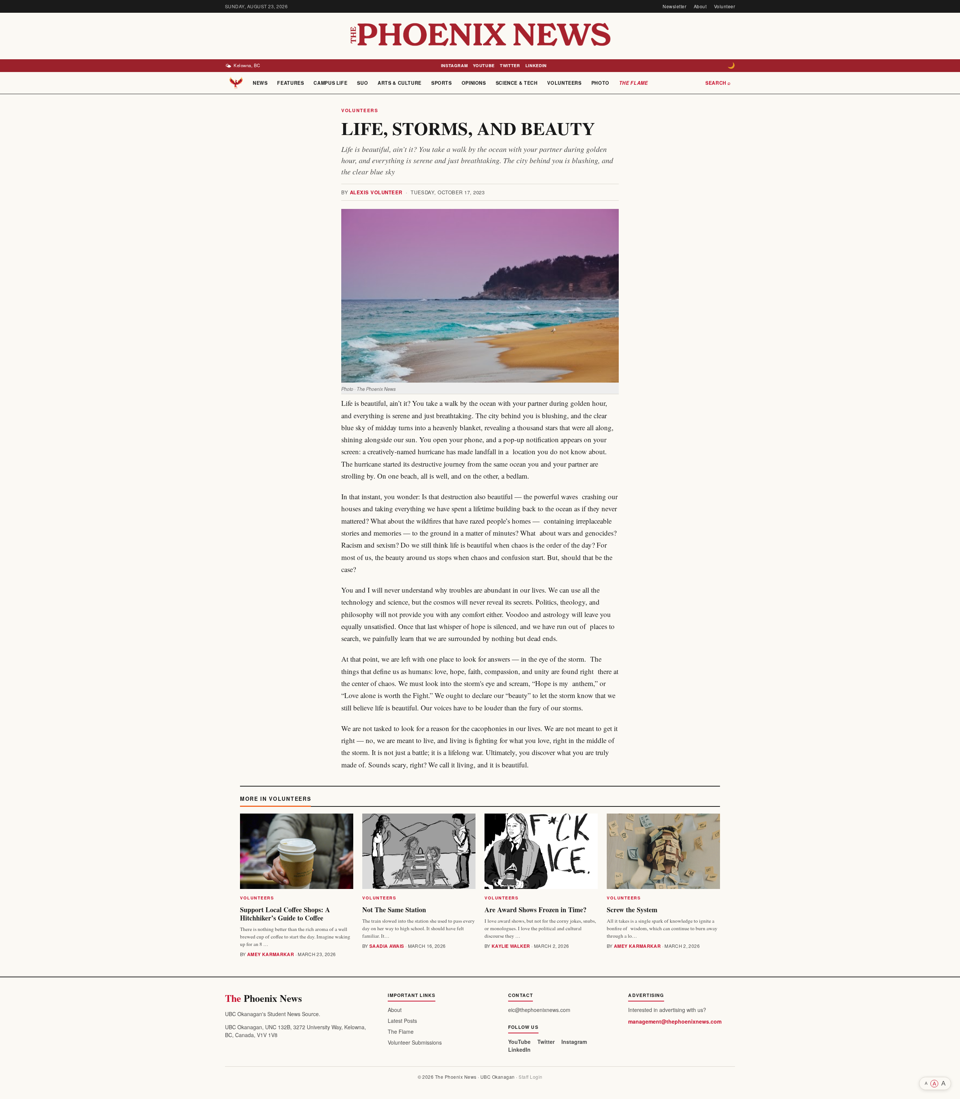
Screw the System (632, 909)
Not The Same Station (394, 909)
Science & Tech (517, 83)
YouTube (484, 65)
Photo (600, 83)
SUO (362, 83)
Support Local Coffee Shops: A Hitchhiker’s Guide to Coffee (285, 914)
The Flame (633, 83)
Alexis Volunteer (376, 192)
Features (290, 83)
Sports (441, 83)
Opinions (474, 83)
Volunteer (724, 6)
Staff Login (530, 1076)
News (260, 83)
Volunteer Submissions (415, 1042)
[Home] (236, 83)
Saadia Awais (386, 946)
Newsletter (674, 6)
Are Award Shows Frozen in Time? (535, 909)
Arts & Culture (400, 83)
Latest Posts (402, 1020)
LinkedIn (536, 65)
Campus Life (330, 83)
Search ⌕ (718, 83)
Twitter (510, 65)
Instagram (454, 65)
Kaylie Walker (511, 946)
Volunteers (564, 83)
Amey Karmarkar (270, 954)
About (700, 6)
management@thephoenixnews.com (675, 1021)
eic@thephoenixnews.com (539, 1009)
